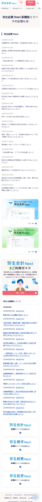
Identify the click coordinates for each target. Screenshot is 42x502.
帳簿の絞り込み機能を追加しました (15, 315)
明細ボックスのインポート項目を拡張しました (19, 384)
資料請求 (21, 3)
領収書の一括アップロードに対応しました (16, 144)
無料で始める (31, 3)
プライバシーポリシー (29, 495)
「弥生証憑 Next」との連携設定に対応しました (18, 61)
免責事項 (15, 498)
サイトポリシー (18, 495)
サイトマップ (8, 495)
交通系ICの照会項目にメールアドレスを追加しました (20, 89)
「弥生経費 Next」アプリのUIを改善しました (18, 152)
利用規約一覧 (8, 498)
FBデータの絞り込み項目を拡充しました (16, 117)
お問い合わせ (22, 498)
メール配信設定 (32, 498)
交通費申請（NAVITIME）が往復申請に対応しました (20, 43)
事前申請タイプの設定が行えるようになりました (19, 170)
